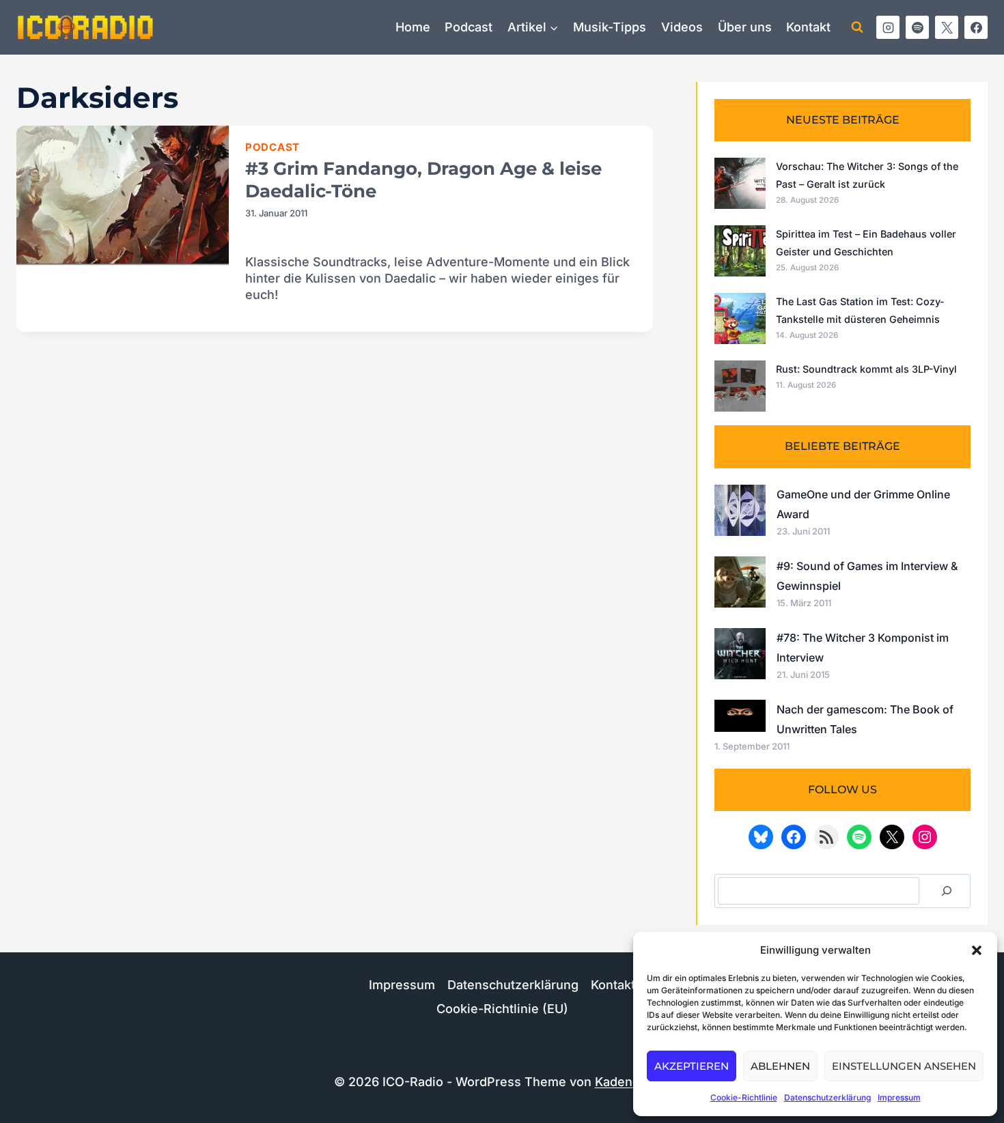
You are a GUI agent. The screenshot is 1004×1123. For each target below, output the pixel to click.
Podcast (468, 27)
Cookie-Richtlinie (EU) (502, 1008)
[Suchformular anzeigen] (857, 27)
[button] (977, 950)
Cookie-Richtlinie (743, 1097)
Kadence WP (633, 1082)
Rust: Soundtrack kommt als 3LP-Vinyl (866, 369)
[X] (946, 27)
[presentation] (122, 196)
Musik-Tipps (609, 27)
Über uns (745, 27)
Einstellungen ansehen (904, 1066)
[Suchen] (946, 891)
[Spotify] (917, 27)
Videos (682, 27)
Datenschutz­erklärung (827, 1097)
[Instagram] (888, 27)
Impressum (899, 1097)
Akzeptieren (691, 1066)
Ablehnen (780, 1066)
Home (412, 27)
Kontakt (808, 27)
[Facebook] (976, 27)
